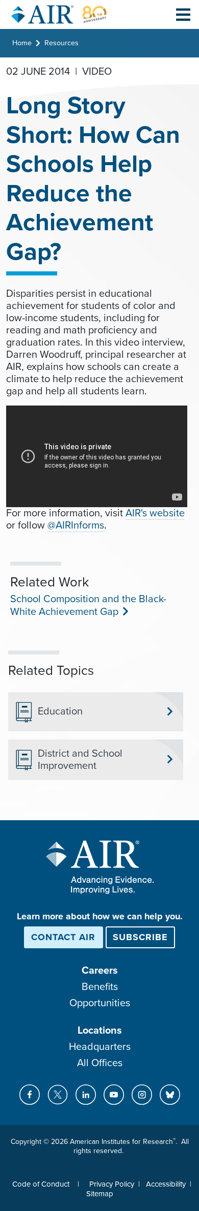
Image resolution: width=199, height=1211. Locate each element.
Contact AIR (63, 937)
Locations (100, 1030)
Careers (100, 971)
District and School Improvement (80, 760)
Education (60, 711)
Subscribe (140, 937)
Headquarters (100, 1047)
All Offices (99, 1063)
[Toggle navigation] (183, 14)
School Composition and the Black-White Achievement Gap (88, 605)
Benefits (100, 987)
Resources (61, 43)
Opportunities (99, 1003)
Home (22, 43)
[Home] (59, 14)
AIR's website (155, 513)
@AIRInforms (75, 525)
